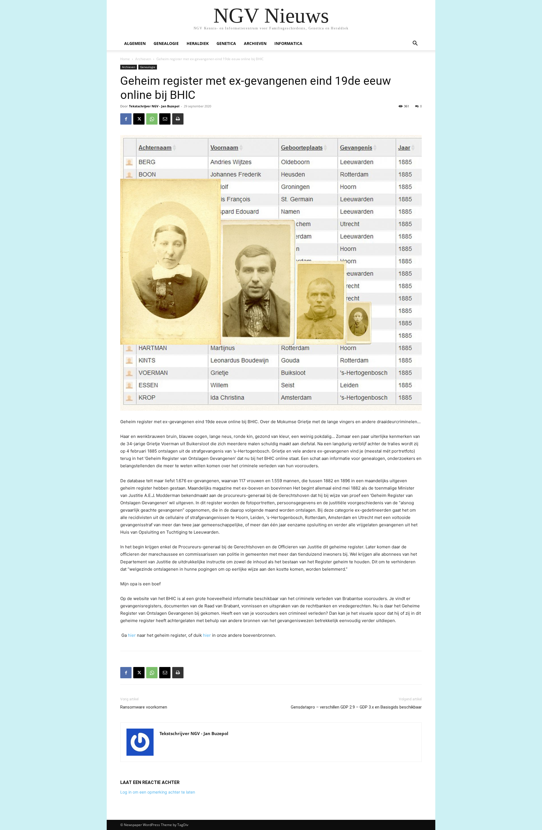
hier (132, 635)
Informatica (288, 43)
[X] (139, 119)
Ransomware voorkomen (143, 707)
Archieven (255, 43)
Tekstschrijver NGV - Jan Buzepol (154, 106)
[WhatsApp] (152, 119)
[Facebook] (126, 119)
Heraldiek (198, 43)
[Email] (165, 119)
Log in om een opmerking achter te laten (157, 792)
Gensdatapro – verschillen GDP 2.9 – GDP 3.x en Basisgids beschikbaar (356, 707)
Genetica (226, 43)
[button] (415, 44)
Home (125, 59)
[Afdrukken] (177, 119)
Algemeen (135, 43)
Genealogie (166, 43)
